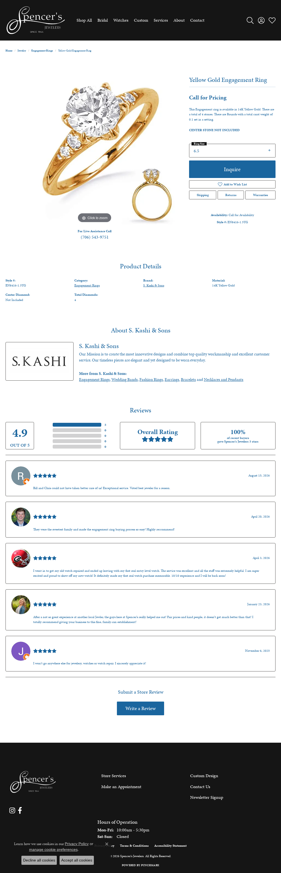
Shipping (203, 195)
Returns (231, 195)
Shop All (84, 20)
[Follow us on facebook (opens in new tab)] (20, 810)
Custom (141, 20)
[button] (250, 20)
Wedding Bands (124, 379)
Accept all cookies (76, 860)
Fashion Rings (151, 379)
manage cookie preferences (53, 849)
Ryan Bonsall (45, 469)
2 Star (46, 441)
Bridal (102, 20)
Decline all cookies (39, 860)
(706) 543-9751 (95, 237)
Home (8, 51)
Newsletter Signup (206, 797)
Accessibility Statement (170, 845)
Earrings (172, 379)
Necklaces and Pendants (223, 379)
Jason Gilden (45, 645)
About (179, 20)
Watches (120, 20)
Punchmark (150, 865)
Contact (197, 20)
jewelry (22, 51)
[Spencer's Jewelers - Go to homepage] (33, 782)
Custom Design (204, 776)
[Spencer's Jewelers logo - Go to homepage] (36, 20)
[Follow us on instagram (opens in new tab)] (12, 810)
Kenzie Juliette (46, 598)
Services (161, 20)
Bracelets (188, 379)
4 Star (46, 430)
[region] (94, 142)
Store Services (113, 776)
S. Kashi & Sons (153, 285)
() (105, 425)
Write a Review (140, 708)
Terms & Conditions (134, 845)
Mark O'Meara (46, 552)
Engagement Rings (42, 51)
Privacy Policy (77, 844)
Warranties (260, 195)
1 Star (46, 446)
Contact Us (200, 786)
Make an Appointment (121, 786)
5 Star (46, 425)
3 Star (46, 435)
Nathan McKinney (49, 510)
